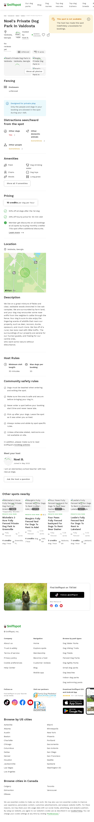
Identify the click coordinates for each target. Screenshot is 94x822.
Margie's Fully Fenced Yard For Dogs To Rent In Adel (32, 523)
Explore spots (39, 648)
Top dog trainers (73, 4)
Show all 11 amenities (17, 183)
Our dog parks (29, 4)
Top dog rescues (59, 4)
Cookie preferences (13, 663)
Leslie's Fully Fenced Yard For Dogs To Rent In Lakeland (78, 523)
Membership (39, 653)
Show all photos (34, 71)
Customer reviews (42, 663)
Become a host (40, 658)
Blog (39, 5)
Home (36, 643)
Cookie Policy (76, 811)
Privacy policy (10, 658)
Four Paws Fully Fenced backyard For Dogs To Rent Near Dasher (55, 523)
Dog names (48, 4)
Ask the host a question (18, 479)
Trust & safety (10, 648)
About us (8, 643)
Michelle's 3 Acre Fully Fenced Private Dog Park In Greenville (10, 523)
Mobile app (38, 672)
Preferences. (53, 814)
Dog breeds (85, 4)
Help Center (9, 668)
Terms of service (11, 653)
